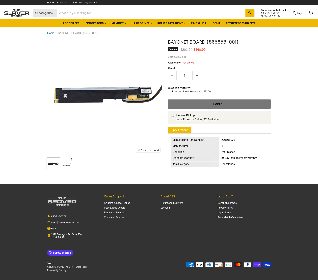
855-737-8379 (58, 216)
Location (165, 207)
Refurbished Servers (172, 202)
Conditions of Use (227, 202)
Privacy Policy (225, 207)
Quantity (173, 68)
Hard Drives (141, 23)
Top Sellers (71, 23)
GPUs (216, 23)
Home (50, 2)
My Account (91, 2)
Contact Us (76, 2)
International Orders (114, 207)
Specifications (179, 130)
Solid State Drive (170, 23)
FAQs (54, 228)
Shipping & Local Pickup (117, 202)
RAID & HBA (199, 23)
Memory (117, 23)
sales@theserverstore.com (65, 222)
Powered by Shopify (56, 270)
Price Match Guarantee (230, 217)
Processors (94, 23)
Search (50, 263)
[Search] (249, 13)
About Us (62, 2)
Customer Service (114, 217)
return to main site (240, 23)
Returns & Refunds (114, 212)
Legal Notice (224, 212)
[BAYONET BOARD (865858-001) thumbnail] (53, 164)
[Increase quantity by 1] (197, 75)
